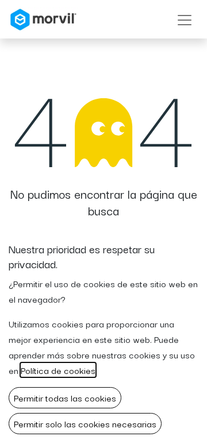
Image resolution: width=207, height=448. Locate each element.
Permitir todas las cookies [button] (65, 397)
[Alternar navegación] (184, 19)
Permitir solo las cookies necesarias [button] (85, 423)
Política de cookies (58, 370)
